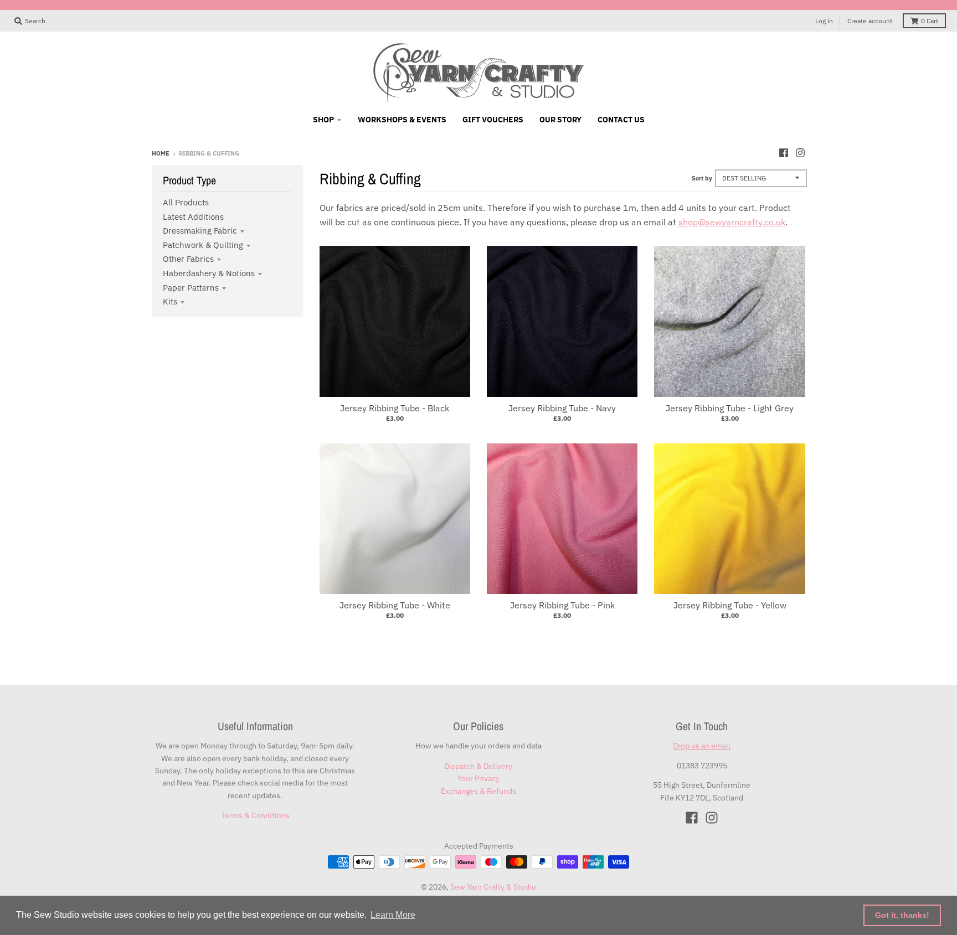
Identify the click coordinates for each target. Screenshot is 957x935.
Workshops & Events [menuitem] (402, 120)
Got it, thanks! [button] (902, 915)
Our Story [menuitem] (560, 120)
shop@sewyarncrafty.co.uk (731, 222)
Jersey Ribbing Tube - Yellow (729, 605)
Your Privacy (478, 778)
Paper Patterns (191, 287)
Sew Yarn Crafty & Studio (493, 887)
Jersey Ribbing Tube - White (394, 605)
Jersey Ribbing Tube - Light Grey (730, 408)
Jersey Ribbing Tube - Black (394, 408)
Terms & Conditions (255, 815)
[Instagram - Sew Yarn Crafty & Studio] (800, 153)
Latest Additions (193, 216)
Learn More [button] (393, 914)
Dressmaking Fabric (200, 230)
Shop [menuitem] (323, 120)
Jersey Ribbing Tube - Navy (562, 408)
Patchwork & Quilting (203, 245)
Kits (170, 301)
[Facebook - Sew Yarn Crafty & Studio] (784, 153)
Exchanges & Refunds (478, 791)
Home (160, 153)
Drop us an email (701, 746)
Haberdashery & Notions (209, 273)
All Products (186, 202)
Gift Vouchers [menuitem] (492, 120)
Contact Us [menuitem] (621, 120)
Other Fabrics (188, 259)
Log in (824, 21)
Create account (869, 21)
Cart (929, 21)
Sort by (702, 178)
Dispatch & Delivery (478, 766)
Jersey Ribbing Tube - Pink (562, 605)
